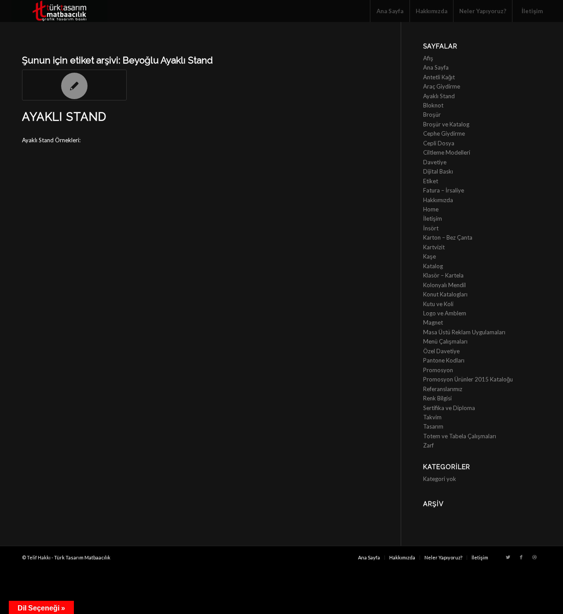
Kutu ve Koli (438, 303)
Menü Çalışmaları (445, 341)
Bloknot (433, 105)
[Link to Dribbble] (534, 557)
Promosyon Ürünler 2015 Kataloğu (468, 379)
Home (431, 209)
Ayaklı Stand (64, 116)
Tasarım (433, 426)
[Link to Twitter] (508, 557)
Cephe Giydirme (444, 133)
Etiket (430, 181)
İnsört (431, 228)
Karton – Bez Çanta (447, 237)
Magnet (433, 322)
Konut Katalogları (445, 294)
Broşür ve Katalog (446, 124)
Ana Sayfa (436, 67)
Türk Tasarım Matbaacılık (82, 557)
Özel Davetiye (441, 351)
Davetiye (434, 162)
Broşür (432, 114)
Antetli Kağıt (439, 77)
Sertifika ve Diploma (449, 407)
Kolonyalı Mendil (444, 285)
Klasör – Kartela (443, 275)
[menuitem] (389, 11)
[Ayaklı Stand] (74, 85)
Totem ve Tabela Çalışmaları (459, 436)
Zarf (428, 445)
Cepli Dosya (438, 143)
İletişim (432, 218)
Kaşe (429, 256)
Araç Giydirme (441, 86)
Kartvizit (434, 247)
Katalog (433, 266)
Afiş (428, 58)
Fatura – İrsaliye (443, 190)
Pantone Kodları (443, 360)
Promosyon (438, 370)
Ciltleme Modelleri (446, 152)
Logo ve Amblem (444, 313)
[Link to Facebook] (521, 557)
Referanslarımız (442, 388)
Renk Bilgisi (437, 398)
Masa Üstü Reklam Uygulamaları (464, 332)
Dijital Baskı (438, 171)
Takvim (432, 417)
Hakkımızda (438, 199)
